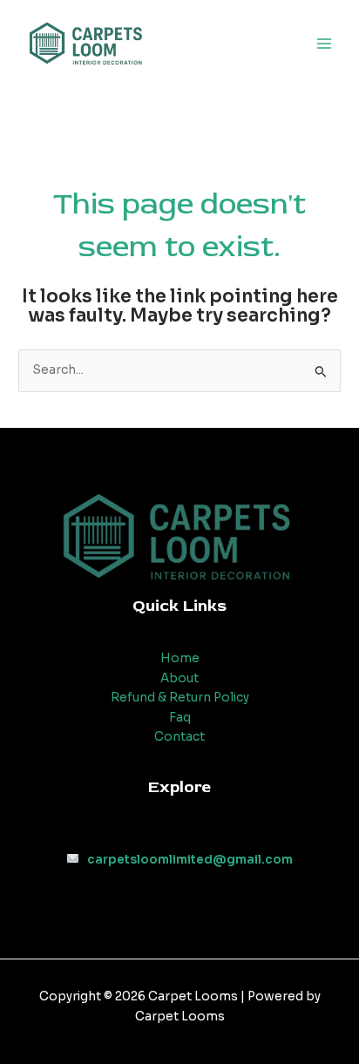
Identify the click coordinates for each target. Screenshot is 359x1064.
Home (180, 658)
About (179, 678)
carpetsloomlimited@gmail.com (190, 859)
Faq (180, 717)
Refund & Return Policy (180, 697)
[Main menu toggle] (325, 44)
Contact (179, 736)
